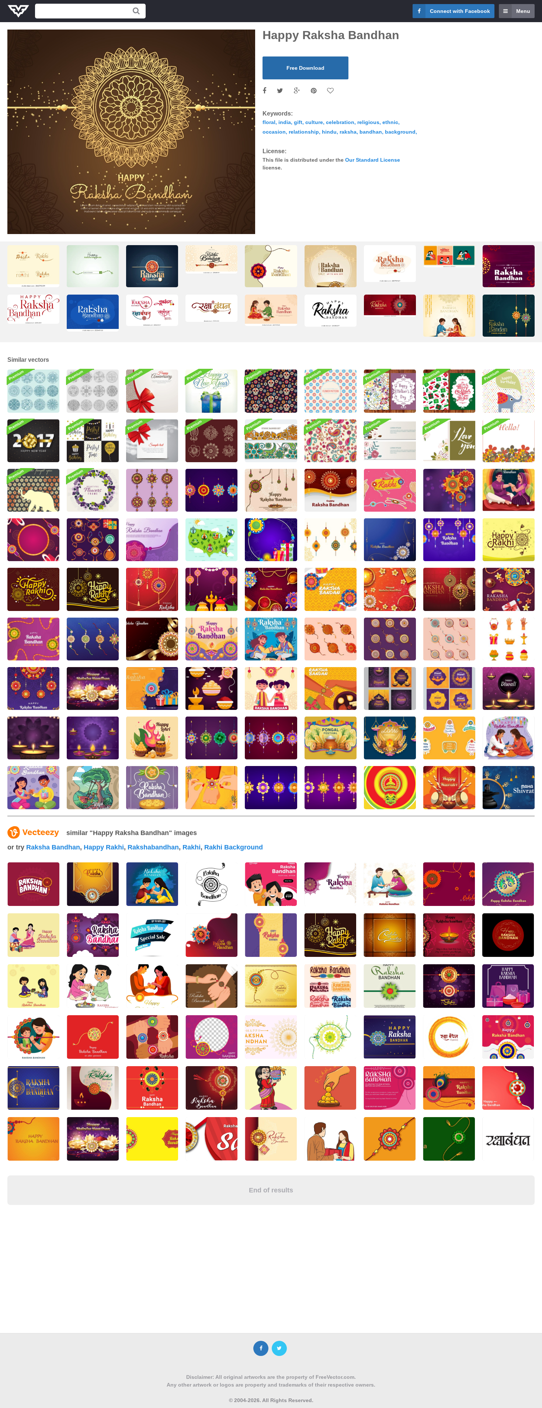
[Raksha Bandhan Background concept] (449, 589)
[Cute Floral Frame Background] (93, 490)
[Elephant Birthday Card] (509, 391)
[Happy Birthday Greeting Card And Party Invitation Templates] (93, 440)
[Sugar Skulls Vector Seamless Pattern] (271, 391)
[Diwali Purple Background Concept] (509, 688)
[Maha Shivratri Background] (509, 787)
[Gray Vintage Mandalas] (93, 391)
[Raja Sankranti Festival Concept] (93, 787)
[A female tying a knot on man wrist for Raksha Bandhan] (211, 787)
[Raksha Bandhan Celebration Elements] (509, 639)
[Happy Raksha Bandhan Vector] (271, 490)
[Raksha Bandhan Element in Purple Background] (152, 539)
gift (298, 122)
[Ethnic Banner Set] (271, 440)
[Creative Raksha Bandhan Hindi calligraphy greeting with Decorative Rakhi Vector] (211, 308)
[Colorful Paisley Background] (331, 440)
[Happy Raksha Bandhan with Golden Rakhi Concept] (93, 688)
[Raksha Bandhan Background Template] (152, 639)
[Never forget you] (33, 490)
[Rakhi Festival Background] (449, 490)
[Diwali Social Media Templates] (390, 688)
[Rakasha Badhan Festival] (509, 589)
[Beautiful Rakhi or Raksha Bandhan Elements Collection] (93, 539)
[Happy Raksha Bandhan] (390, 539)
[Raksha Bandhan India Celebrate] (211, 639)
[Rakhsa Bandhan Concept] (271, 688)
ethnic (390, 122)
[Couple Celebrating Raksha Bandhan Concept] (509, 490)
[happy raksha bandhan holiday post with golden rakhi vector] (509, 286)
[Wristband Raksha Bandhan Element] (331, 639)
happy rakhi (104, 847)
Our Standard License (372, 160)
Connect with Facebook (460, 11)
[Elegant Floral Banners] (390, 440)
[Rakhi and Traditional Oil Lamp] (271, 539)
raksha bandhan (53, 847)
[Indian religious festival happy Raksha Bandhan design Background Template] (449, 884)
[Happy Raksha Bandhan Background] (271, 589)
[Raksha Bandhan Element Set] (271, 738)
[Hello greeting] (509, 440)
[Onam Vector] (390, 787)
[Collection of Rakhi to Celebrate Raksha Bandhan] (93, 639)
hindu (329, 132)
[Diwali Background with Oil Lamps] (93, 738)
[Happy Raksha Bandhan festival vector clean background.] (449, 935)
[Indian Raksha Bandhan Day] (33, 787)
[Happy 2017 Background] (33, 440)
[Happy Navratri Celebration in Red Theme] (449, 787)
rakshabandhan (153, 847)
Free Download (305, 68)
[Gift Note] (152, 440)
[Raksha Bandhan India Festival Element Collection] (331, 787)
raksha (348, 132)
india (284, 122)
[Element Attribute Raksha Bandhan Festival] (449, 639)
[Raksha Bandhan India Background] (449, 539)
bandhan (370, 132)
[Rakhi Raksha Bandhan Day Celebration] (211, 589)
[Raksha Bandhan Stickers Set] (390, 490)
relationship (304, 132)
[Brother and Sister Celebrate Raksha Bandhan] (271, 639)
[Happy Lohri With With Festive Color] (152, 738)
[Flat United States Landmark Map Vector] (211, 539)
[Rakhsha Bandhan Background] (152, 787)
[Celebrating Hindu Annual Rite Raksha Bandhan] (331, 688)
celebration (340, 122)
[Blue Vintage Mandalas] (33, 391)
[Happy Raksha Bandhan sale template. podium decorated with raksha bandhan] (331, 273)
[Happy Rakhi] (509, 539)
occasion (274, 132)
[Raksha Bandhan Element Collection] (211, 738)
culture (314, 122)
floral (269, 122)
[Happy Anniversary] (152, 391)
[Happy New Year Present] (211, 391)
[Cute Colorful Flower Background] (331, 391)
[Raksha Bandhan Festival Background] (33, 639)
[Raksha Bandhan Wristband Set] (390, 639)
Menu (523, 11)
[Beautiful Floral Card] (449, 440)
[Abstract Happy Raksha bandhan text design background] (390, 935)
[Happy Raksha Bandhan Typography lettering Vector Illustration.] (331, 311)
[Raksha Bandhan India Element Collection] (271, 787)
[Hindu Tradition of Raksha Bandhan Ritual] (331, 589)
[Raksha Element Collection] (211, 490)
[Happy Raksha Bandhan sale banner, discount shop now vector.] (152, 935)
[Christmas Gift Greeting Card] (449, 391)
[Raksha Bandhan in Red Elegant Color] (152, 589)
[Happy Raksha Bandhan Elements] (331, 539)
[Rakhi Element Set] (152, 490)
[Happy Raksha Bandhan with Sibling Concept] (509, 738)
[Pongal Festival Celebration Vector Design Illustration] (331, 738)
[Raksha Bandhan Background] (331, 490)
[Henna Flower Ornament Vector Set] (211, 440)
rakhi (192, 847)
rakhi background (233, 847)
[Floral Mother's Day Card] (390, 391)
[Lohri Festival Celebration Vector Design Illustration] (390, 738)
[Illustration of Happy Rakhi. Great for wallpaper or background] (330, 935)
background (400, 132)
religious (368, 122)
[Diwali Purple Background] (33, 738)
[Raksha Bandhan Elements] (211, 688)
